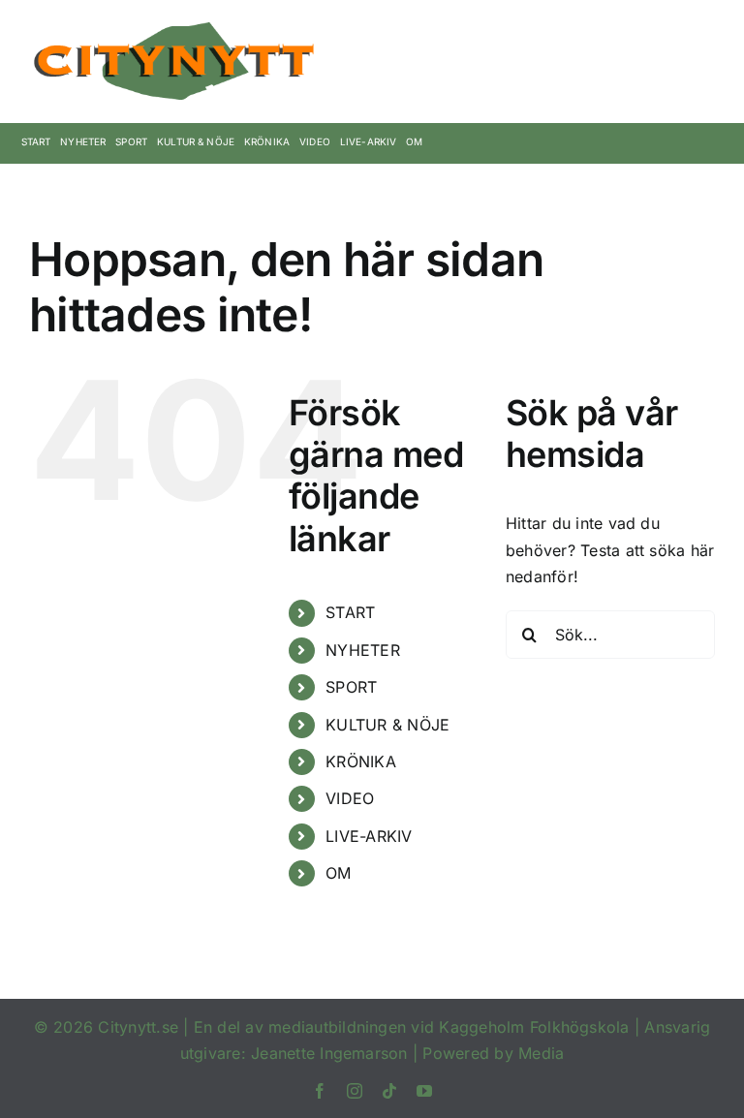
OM (338, 873)
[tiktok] (389, 1091)
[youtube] (424, 1091)
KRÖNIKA (361, 761)
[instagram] (354, 1091)
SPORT (351, 687)
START (350, 612)
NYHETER (363, 650)
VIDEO (350, 798)
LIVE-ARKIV (369, 836)
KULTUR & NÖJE (388, 724)
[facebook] (319, 1091)
